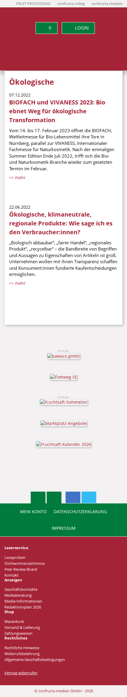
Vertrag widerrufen (21, 672)
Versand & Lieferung (22, 627)
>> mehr (17, 177)
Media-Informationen (23, 601)
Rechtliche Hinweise (21, 647)
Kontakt (11, 575)
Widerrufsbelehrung (22, 653)
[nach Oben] (38, 497)
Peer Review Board (20, 569)
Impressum (64, 528)
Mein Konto (33, 511)
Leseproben (14, 557)
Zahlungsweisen (18, 633)
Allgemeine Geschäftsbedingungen (34, 659)
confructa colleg (71, 3)
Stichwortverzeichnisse (24, 563)
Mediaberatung (18, 595)
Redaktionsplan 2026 (22, 607)
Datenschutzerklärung (80, 511)
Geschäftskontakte (21, 589)
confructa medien (107, 3)
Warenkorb (14, 621)
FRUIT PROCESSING (33, 3)
